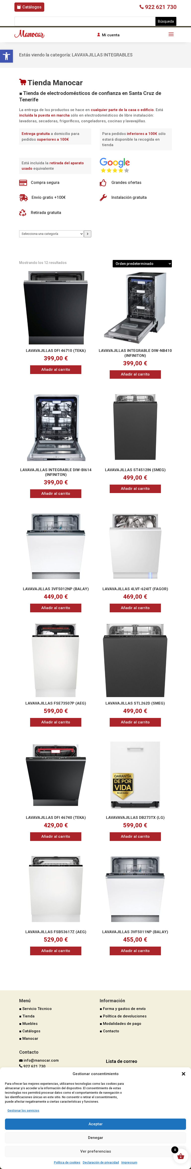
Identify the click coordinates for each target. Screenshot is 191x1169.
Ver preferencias (95, 1151)
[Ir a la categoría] (87, 233)
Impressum (129, 1162)
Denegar (95, 1137)
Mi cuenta (111, 35)
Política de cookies (67, 1162)
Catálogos (32, 7)
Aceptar (96, 1124)
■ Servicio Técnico (35, 1008)
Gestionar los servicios (23, 1110)
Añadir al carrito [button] (55, 369)
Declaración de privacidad (101, 1162)
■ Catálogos (29, 1031)
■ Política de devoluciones (123, 1016)
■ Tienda (27, 1016)
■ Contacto (109, 1031)
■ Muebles (28, 1023)
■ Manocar (28, 1038)
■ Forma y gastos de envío (123, 1008)
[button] (6, 56)
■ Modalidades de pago (120, 1023)
